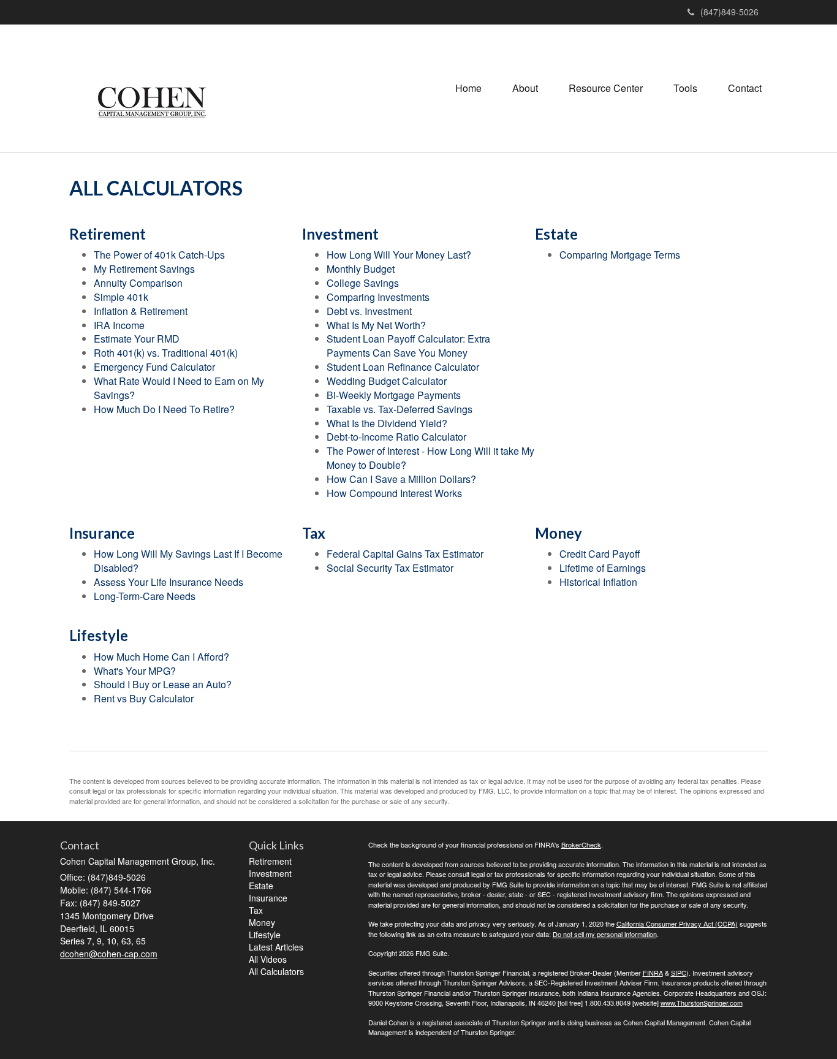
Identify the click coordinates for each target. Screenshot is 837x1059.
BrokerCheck (581, 844)
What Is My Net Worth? (376, 325)
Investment (270, 873)
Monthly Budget (361, 269)
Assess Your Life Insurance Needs (168, 582)
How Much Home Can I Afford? (161, 657)
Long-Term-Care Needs (144, 596)
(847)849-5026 (729, 12)
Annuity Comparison (138, 283)
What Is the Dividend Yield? (387, 423)
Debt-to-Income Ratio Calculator (396, 437)
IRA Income (119, 325)
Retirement (270, 861)
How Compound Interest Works (394, 493)
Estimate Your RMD (137, 339)
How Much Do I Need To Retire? (164, 409)
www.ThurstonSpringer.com (702, 1003)
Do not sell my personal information (605, 934)
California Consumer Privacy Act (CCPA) (677, 923)
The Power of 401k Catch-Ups (159, 255)
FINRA (653, 972)
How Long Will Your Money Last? (399, 255)
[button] (525, 88)
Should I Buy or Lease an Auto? (163, 684)
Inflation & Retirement (140, 311)
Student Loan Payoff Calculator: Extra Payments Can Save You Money (408, 346)
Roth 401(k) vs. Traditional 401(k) (166, 353)
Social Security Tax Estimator (390, 568)
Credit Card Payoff (599, 554)
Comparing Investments (378, 297)
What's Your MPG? (135, 671)
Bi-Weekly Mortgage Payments (394, 395)
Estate (261, 885)
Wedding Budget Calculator (387, 381)
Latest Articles (276, 947)
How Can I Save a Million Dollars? (401, 479)
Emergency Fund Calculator (154, 367)
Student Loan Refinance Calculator (403, 367)
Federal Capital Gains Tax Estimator (405, 554)
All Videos (268, 959)
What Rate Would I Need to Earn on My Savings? (179, 388)
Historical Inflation (598, 582)
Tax (256, 910)
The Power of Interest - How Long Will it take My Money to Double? (430, 458)
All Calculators (276, 971)
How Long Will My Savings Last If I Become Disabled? (188, 561)
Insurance (268, 898)
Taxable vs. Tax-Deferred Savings (399, 409)
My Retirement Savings (144, 269)
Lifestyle (265, 934)
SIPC (678, 972)
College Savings (363, 283)
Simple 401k (121, 297)
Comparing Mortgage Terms (619, 255)
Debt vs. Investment (369, 311)
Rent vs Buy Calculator (144, 698)
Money (262, 922)
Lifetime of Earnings (602, 568)
